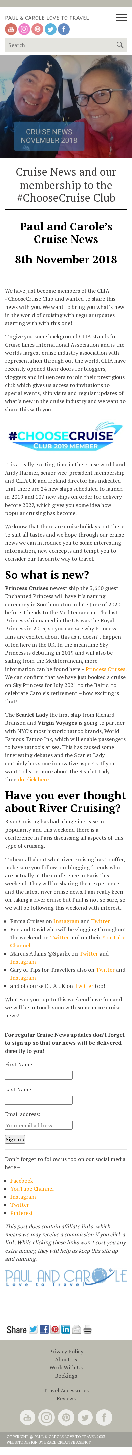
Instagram (66, 921)
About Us (66, 1359)
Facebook (21, 1180)
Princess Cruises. (106, 669)
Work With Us (66, 1367)
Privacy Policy (66, 1351)
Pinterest (21, 1213)
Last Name (18, 1089)
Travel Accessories (66, 1390)
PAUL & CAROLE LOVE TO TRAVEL (47, 17)
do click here (33, 779)
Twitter (100, 921)
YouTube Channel (32, 1188)
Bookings (66, 1375)
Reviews (66, 1398)
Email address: (22, 1114)
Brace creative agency (67, 1442)
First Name (18, 1064)
